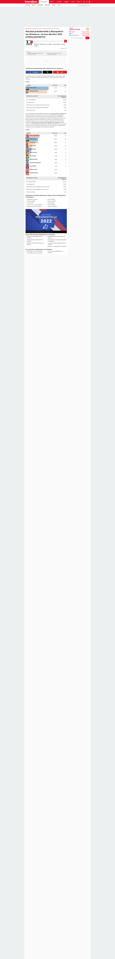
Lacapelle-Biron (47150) (32, 199)
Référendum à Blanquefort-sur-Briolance (57, 246)
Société (33, 5)
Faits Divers (40, 5)
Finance (66, 1)
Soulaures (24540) (31, 201)
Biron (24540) (51, 203)
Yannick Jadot (33, 155)
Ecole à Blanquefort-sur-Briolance (34, 253)
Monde (53, 5)
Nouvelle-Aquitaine (46, 28)
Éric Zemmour (33, 149)
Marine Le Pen (33, 87)
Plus (78, 1)
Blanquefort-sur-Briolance (52, 53)
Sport (52, 1)
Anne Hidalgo (33, 166)
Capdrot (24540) (51, 204)
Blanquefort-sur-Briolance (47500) (34, 251)
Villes (58, 5)
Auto (72, 1)
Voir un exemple (86, 31)
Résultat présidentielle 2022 (34, 28)
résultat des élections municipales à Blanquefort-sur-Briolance (45, 122)
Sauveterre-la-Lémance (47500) (34, 206)
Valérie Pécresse (33, 159)
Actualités (44, 1)
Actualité (72, 31)
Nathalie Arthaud (34, 172)
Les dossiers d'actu (74, 35)
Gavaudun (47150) (52, 201)
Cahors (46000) (56, 44)
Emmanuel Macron (34, 91)
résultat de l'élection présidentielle (58, 113)
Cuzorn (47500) (51, 199)
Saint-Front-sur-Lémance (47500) (34, 204)
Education (47, 5)
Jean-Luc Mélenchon (35, 135)
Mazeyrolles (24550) (52, 206)
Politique (27, 5)
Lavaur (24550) (30, 203)
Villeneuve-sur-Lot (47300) (46, 44)
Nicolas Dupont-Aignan (35, 162)
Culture (59, 1)
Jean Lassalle (33, 145)
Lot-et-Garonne (55, 28)
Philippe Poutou (33, 169)
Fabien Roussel (33, 152)
